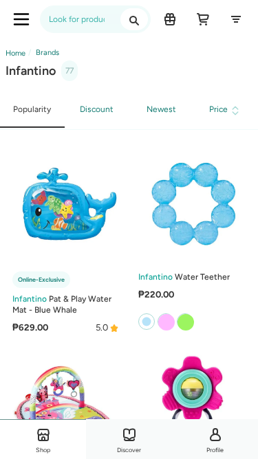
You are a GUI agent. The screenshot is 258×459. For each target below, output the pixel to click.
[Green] (185, 321)
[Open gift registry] (170, 19)
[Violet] (166, 321)
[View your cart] (203, 19)
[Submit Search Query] (134, 19)
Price (218, 109)
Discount (97, 109)
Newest (161, 109)
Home (15, 53)
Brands (46, 52)
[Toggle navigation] (21, 19)
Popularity (32, 109)
